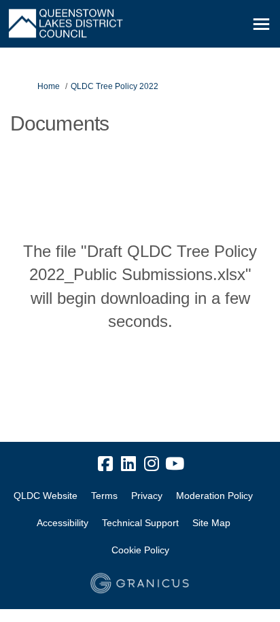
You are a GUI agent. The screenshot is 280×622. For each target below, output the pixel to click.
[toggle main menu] (261, 24)
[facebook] (105, 464)
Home (48, 86)
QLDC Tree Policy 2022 (114, 86)
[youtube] (175, 464)
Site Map (211, 522)
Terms (104, 495)
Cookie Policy (140, 550)
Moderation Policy (214, 495)
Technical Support (140, 522)
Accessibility (62, 522)
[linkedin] (128, 464)
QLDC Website (45, 495)
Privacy (146, 495)
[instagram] (151, 464)
